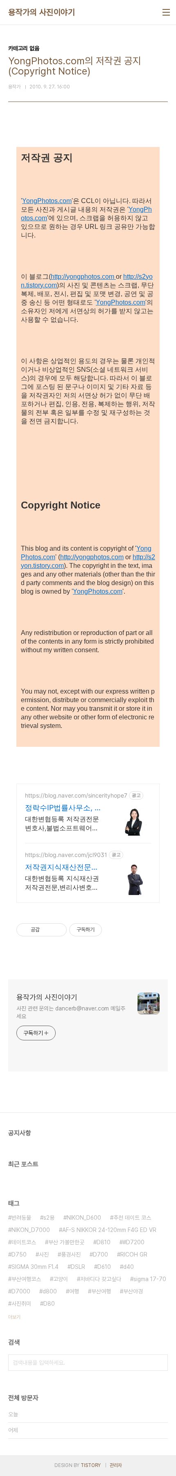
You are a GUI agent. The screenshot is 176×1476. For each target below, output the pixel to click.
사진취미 (21, 1303)
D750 (19, 1254)
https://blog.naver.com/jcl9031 (66, 854)
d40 (128, 1267)
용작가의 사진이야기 (41, 12)
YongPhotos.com (47, 200)
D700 (100, 1254)
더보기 (14, 1317)
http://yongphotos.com (83, 276)
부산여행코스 (26, 1279)
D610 (104, 1267)
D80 (49, 1303)
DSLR (78, 1267)
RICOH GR (133, 1254)
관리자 (116, 1465)
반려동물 (21, 1217)
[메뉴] (166, 12)
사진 (44, 1254)
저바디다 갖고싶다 (100, 1279)
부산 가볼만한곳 (66, 1242)
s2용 (48, 1217)
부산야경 (133, 1291)
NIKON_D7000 (30, 1230)
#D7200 (133, 1242)
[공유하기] (47, 930)
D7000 (20, 1291)
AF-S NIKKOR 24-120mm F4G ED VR (109, 1230)
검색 (159, 1362)
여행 (74, 1291)
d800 (50, 1291)
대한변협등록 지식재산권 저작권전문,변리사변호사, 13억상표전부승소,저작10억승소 (62, 883)
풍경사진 (71, 1254)
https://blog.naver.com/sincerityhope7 (76, 795)
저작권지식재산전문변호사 (62, 867)
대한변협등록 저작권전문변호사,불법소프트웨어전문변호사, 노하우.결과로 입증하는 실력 (62, 823)
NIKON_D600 (84, 1217)
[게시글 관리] (57, 930)
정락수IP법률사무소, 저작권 (63, 808)
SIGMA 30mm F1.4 (35, 1267)
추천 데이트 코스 (132, 1217)
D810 (104, 1242)
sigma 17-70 (149, 1279)
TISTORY (91, 1465)
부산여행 (101, 1291)
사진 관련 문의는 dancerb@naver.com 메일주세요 (70, 1012)
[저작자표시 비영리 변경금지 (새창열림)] (113, 930)
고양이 (60, 1279)
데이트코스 (23, 1242)
